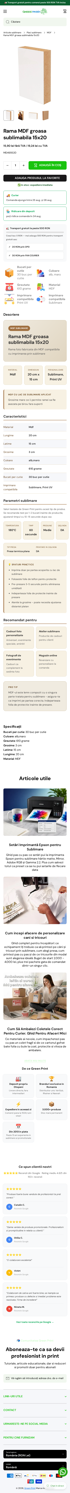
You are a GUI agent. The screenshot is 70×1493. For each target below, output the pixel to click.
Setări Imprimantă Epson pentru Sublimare (35, 847)
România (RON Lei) (18, 1455)
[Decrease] (7, 165)
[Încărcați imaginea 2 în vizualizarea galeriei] (21, 115)
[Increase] (23, 165)
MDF (49, 32)
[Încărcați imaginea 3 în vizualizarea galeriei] (33, 115)
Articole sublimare (12, 32)
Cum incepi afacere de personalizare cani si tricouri (35, 935)
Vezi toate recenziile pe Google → (35, 1322)
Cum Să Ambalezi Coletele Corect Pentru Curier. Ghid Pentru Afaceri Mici (35, 1031)
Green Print (30, 1488)
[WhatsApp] (63, 1472)
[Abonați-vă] (62, 1378)
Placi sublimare (34, 32)
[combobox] (35, 22)
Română (11, 1467)
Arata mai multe (35, 1061)
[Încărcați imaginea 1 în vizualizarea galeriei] (8, 115)
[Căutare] (6, 22)
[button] (65, 11)
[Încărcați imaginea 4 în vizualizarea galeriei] (45, 115)
